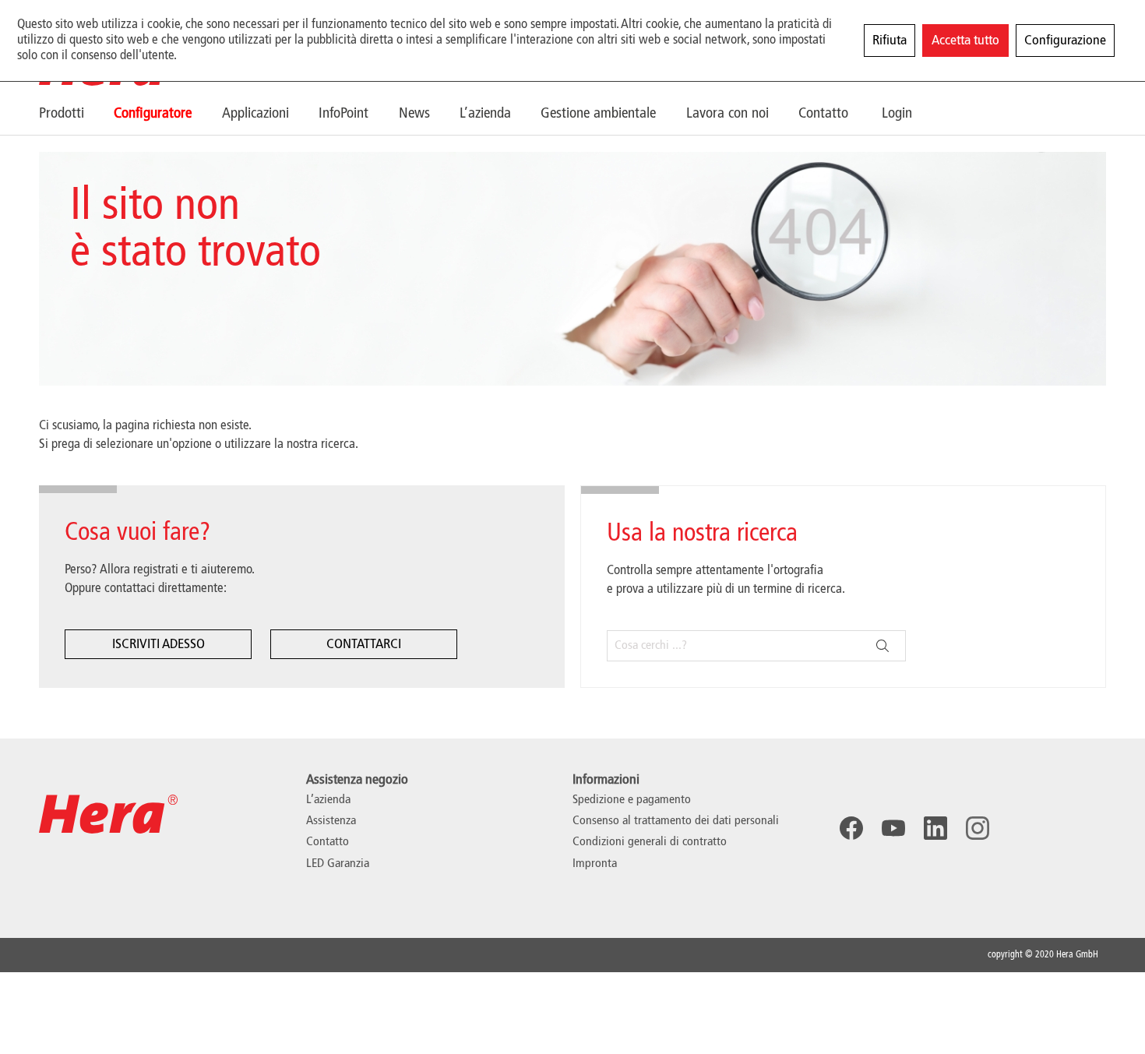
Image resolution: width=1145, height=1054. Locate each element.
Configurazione (1065, 40)
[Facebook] (851, 828)
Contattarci (363, 644)
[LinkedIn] (935, 828)
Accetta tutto (965, 40)
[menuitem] (76, 113)
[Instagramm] (977, 828)
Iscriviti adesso (158, 644)
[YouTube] (893, 828)
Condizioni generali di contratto (649, 842)
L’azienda (328, 800)
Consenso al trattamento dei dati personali (675, 821)
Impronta (594, 864)
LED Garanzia (337, 864)
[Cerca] (882, 646)
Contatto (327, 842)
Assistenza (331, 821)
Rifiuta (889, 40)
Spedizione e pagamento (631, 800)
